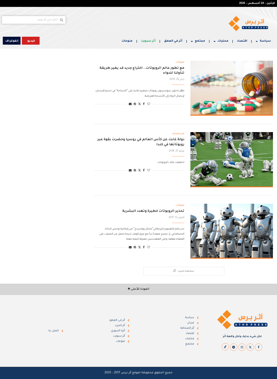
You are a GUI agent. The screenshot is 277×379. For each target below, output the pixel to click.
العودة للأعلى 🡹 (138, 289)
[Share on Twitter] (139, 104)
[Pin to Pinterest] (135, 104)
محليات (223, 41)
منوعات (127, 41)
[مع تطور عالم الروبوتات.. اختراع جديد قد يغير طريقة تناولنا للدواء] (231, 88)
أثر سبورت (148, 41)
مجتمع (200, 41)
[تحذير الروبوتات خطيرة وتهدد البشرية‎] (231, 231)
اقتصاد (242, 41)
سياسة (265, 41)
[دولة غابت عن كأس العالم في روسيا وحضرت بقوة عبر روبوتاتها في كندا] (231, 159)
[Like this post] (148, 104)
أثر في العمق (173, 41)
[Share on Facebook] (144, 104)
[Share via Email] (130, 104)
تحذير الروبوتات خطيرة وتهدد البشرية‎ (153, 211)
